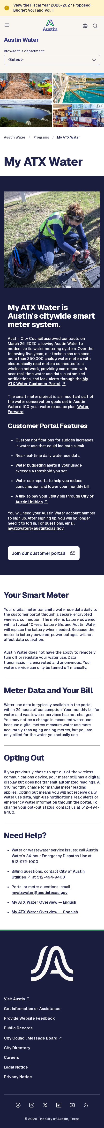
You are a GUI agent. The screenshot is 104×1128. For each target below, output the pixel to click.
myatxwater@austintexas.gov (36, 528)
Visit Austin (14, 999)
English (86, 26)
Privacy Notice (18, 1077)
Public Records (18, 1028)
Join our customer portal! (38, 553)
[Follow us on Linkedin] (59, 1105)
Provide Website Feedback (29, 1018)
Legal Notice (16, 1067)
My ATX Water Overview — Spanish (45, 912)
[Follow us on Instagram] (32, 1105)
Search (96, 25)
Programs (41, 137)
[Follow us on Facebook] (18, 1105)
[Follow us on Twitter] (45, 1105)
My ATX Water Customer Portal (48, 381)
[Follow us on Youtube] (72, 1105)
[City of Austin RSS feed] (86, 1105)
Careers (11, 1058)
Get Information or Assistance (32, 1009)
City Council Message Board (30, 1038)
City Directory (17, 1048)
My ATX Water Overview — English (44, 902)
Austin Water (14, 137)
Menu (8, 25)
